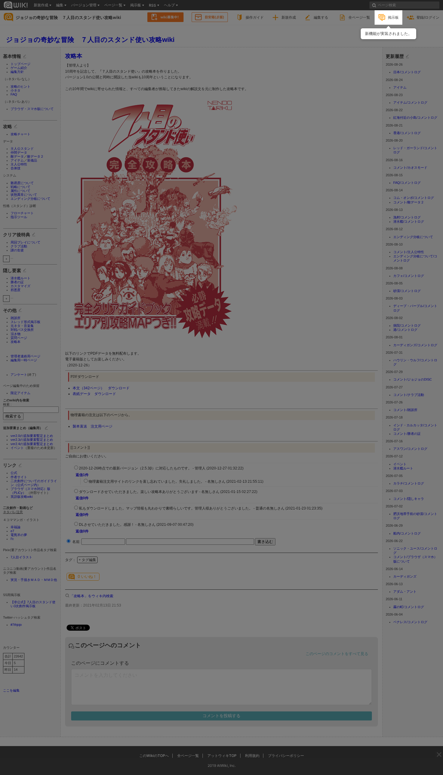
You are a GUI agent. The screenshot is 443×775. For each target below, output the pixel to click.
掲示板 (393, 17)
